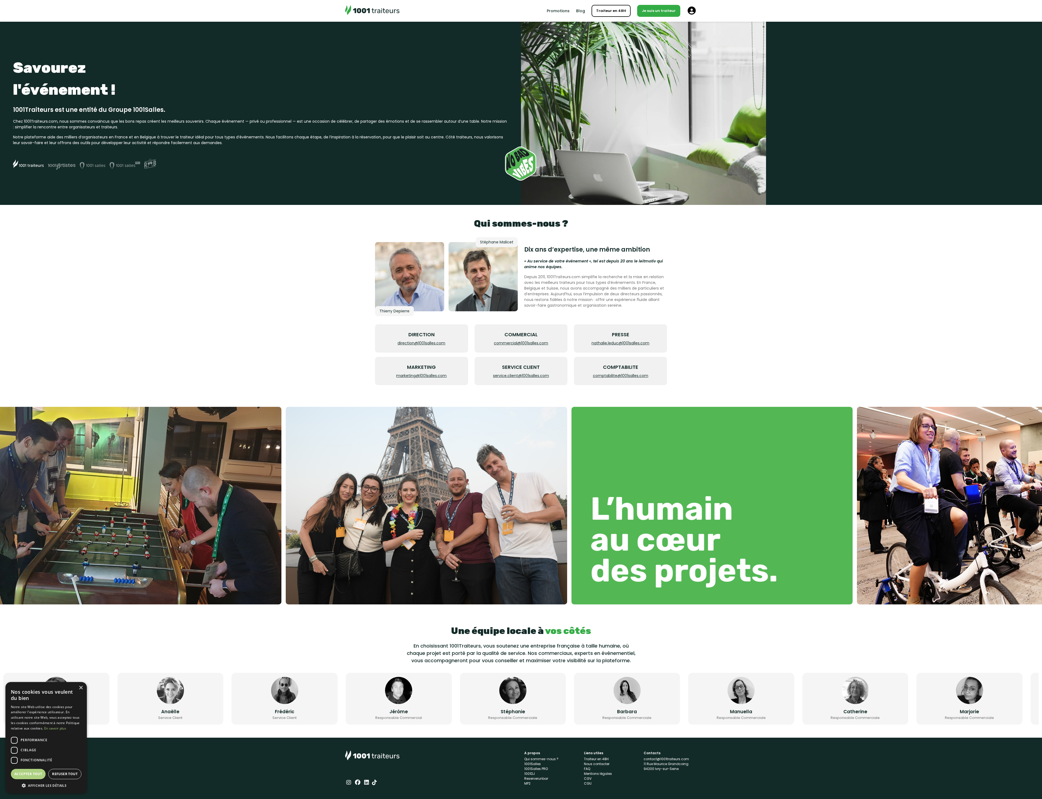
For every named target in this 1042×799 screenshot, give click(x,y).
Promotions (558, 11)
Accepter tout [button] (28, 774)
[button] (46, 785)
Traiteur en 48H (611, 10)
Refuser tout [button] (65, 774)
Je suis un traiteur (659, 10)
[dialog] (46, 738)
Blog (580, 11)
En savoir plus (55, 728)
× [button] (81, 688)
